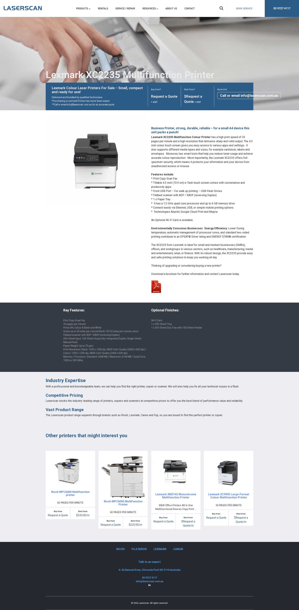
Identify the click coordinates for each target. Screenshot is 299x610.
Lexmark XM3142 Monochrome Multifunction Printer (175, 496)
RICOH (120, 549)
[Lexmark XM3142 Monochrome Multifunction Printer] (176, 455)
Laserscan (144, 603)
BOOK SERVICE (244, 8)
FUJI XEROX (139, 549)
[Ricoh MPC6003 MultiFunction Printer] (123, 455)
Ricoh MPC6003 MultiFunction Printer (123, 503)
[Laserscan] (23, 7)
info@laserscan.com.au (149, 581)
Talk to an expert (149, 562)
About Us (171, 8)
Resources (149, 8)
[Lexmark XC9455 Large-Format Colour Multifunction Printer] (228, 455)
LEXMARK (160, 549)
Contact (189, 8)
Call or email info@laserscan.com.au (249, 95)
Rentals (103, 8)
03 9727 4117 (281, 8)
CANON (178, 549)
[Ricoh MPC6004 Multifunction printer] (70, 455)
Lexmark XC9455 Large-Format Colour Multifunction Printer (228, 496)
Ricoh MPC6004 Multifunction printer (70, 493)
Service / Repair (125, 8)
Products (82, 8)
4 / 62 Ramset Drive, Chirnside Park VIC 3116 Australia (149, 570)
